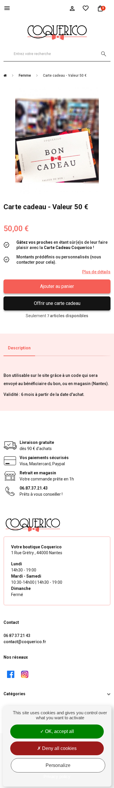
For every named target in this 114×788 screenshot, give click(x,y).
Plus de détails (96, 271)
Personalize (58, 765)
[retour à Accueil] (7, 75)
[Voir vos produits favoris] (86, 8)
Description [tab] (19, 348)
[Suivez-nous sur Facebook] (11, 674)
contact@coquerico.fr (25, 641)
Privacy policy (57, 776)
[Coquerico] (57, 31)
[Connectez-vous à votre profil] (72, 8)
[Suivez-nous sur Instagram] (25, 674)
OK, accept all (59, 731)
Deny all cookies (59, 748)
